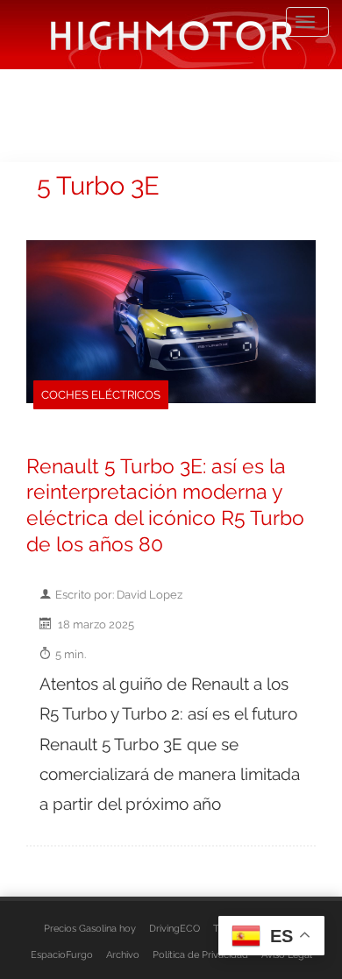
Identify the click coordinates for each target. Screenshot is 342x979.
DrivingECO (174, 928)
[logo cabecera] (171, 34)
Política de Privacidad (200, 954)
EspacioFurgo (62, 954)
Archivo (122, 954)
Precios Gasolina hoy (90, 928)
